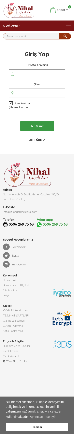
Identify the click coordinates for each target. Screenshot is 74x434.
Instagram (19, 264)
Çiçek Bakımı (11, 351)
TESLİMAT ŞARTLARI (16, 315)
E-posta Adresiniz (37, 65)
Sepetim (62, 9)
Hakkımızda (10, 280)
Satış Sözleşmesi (13, 331)
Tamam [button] (37, 426)
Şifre (37, 84)
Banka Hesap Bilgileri (16, 285)
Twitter (16, 256)
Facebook (19, 247)
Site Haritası (10, 290)
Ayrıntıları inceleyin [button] (43, 416)
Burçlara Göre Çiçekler (16, 346)
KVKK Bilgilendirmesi (15, 310)
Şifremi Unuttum (19, 107)
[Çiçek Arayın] (68, 25)
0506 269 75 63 (21, 224)
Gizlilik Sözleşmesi (14, 320)
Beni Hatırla (22, 103)
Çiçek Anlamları (12, 356)
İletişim (7, 295)
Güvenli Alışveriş (13, 326)
